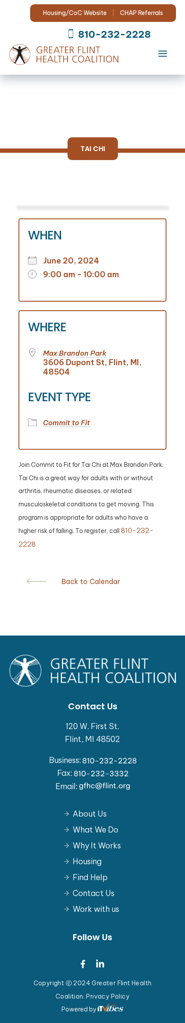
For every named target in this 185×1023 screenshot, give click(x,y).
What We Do (95, 830)
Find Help (90, 877)
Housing (87, 861)
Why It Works (97, 845)
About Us (90, 814)
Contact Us (93, 893)
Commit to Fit (66, 422)
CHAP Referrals (141, 13)
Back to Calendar (91, 581)
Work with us (96, 909)
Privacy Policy (108, 996)
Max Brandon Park (75, 353)
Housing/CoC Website (75, 13)
